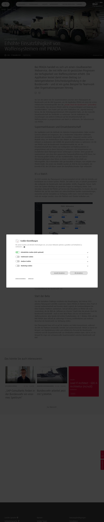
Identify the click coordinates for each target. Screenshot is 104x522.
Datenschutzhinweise (20, 278)
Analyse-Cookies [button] (26, 261)
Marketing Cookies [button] (26, 266)
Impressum (30, 278)
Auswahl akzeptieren (59, 273)
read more (24, 247)
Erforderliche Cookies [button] (32, 252)
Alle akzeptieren (79, 273)
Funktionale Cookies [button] (27, 257)
